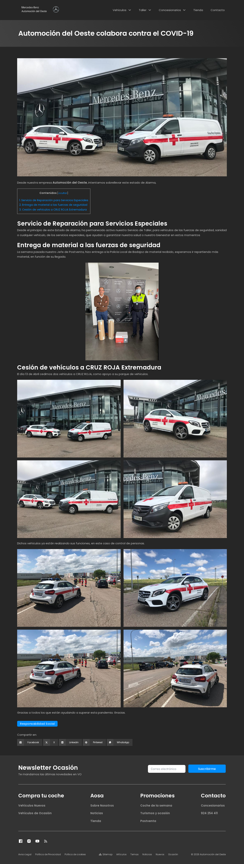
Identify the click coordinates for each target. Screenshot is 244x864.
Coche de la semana (156, 805)
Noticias (96, 813)
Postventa (148, 821)
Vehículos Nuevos (31, 805)
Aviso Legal (24, 854)
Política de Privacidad (48, 854)
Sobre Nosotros (102, 805)
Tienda (198, 10)
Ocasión (173, 854)
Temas (134, 854)
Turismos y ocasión (155, 813)
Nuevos (160, 854)
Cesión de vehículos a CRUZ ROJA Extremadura (53, 209)
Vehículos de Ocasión (35, 813)
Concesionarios (170, 10)
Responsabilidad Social (37, 724)
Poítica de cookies (75, 854)
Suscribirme (207, 769)
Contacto (218, 10)
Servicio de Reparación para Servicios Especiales (53, 200)
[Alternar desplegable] (129, 10)
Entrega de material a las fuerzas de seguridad (53, 205)
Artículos (121, 854)
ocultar (62, 193)
